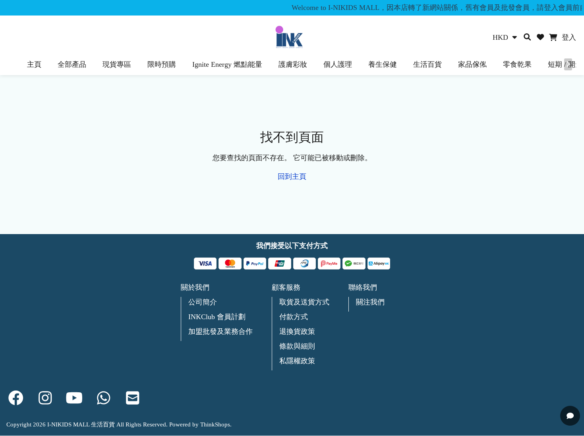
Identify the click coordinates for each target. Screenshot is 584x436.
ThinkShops (215, 424)
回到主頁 (292, 176)
